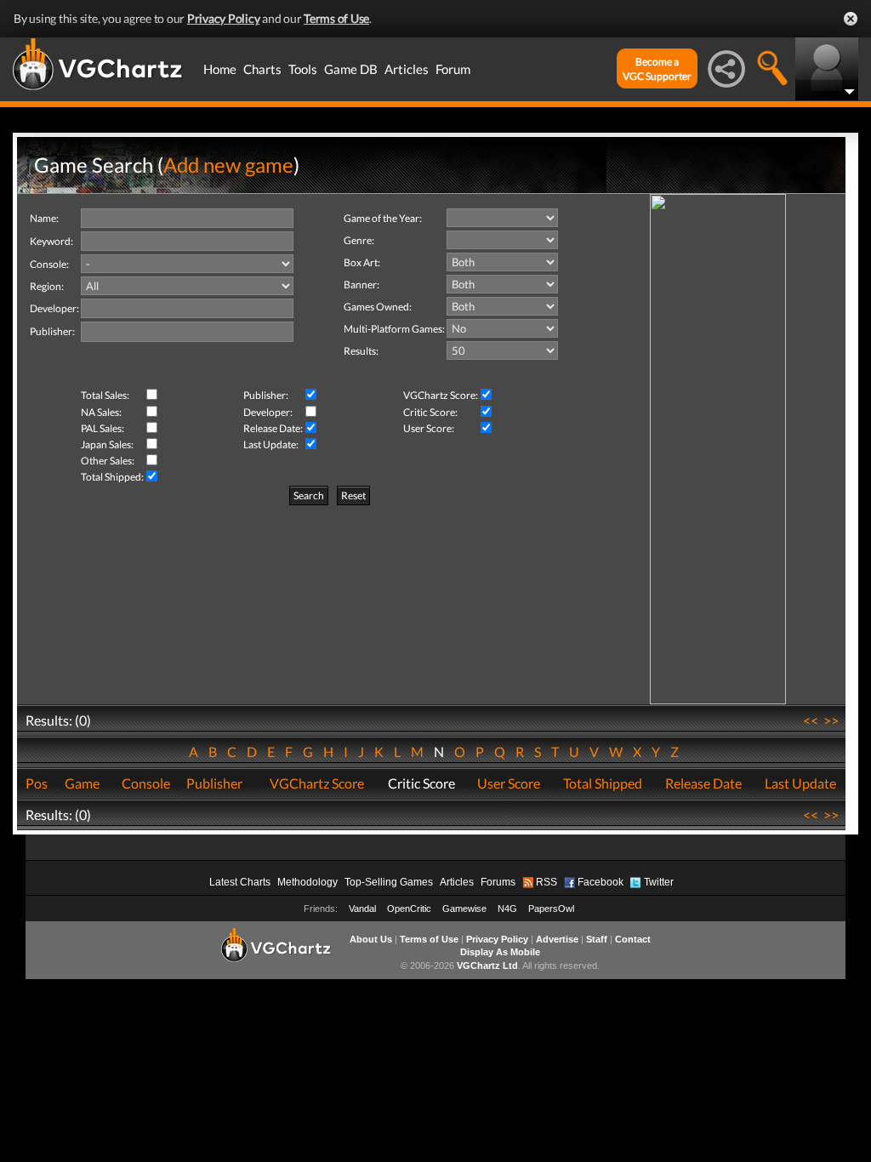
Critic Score (421, 783)
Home (219, 69)
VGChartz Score (317, 783)
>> (831, 720)
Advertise (557, 939)
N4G (507, 908)
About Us (371, 939)
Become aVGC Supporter (657, 69)
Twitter (659, 882)
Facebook (600, 882)
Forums (498, 882)
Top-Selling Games (388, 882)
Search (308, 495)
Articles (406, 69)
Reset (353, 495)
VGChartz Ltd (487, 965)
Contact (633, 939)
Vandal (362, 908)
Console (146, 783)
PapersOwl (551, 908)
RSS (546, 882)
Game (82, 783)
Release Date (703, 783)
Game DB (351, 69)
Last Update (800, 783)
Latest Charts (239, 882)
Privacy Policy (223, 18)
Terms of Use (336, 18)
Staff (596, 939)
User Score (508, 783)
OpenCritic (409, 908)
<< (810, 720)
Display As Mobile (500, 952)
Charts (262, 69)
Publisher (214, 783)
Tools (302, 69)
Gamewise (464, 908)
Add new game (228, 164)
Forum (453, 69)
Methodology (307, 882)
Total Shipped (602, 783)
